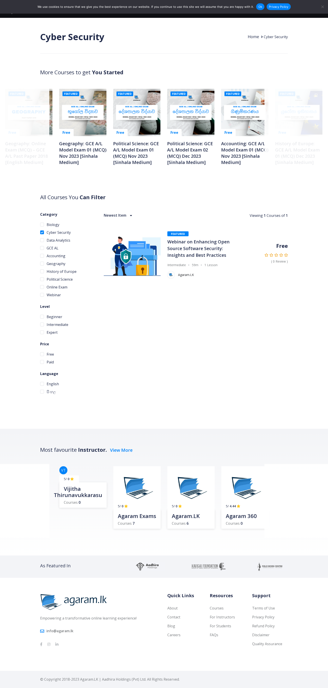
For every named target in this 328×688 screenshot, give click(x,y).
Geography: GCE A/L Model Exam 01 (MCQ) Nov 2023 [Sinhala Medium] (82, 153)
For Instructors (222, 617)
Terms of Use (263, 608)
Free (50, 354)
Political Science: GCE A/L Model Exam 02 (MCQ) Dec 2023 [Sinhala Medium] (190, 153)
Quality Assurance (267, 643)
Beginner (54, 316)
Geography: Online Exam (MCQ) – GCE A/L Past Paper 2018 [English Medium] (26, 153)
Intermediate (57, 324)
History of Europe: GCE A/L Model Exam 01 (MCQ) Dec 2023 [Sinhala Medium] (297, 153)
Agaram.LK (186, 275)
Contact (173, 617)
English (52, 383)
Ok (260, 6)
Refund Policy (263, 626)
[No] (322, 6)
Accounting (55, 255)
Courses (217, 608)
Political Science (59, 279)
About (172, 608)
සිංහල (51, 391)
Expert (52, 332)
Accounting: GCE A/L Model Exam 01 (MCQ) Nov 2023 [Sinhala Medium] (244, 153)
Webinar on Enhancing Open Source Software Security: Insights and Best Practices (198, 248)
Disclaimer (261, 634)
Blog (171, 626)
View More (121, 450)
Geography (55, 263)
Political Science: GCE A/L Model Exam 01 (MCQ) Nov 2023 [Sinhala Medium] (136, 153)
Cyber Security (58, 232)
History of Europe (61, 271)
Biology (52, 224)
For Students (220, 626)
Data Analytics (58, 240)
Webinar (53, 294)
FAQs (214, 634)
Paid (50, 362)
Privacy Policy (263, 617)
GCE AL (52, 248)
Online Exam (56, 287)
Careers (174, 634)
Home (253, 36)
